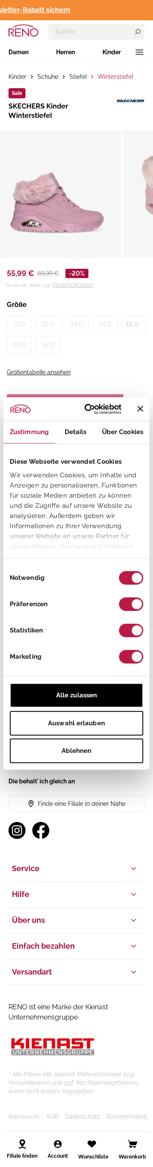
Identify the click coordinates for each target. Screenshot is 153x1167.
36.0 (19, 345)
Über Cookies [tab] (122, 432)
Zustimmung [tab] (29, 432)
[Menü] (139, 52)
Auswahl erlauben (76, 723)
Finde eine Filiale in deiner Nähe (81, 803)
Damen (18, 52)
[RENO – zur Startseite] (23, 30)
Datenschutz (82, 1116)
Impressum (24, 1116)
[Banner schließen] (140, 409)
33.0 (76, 324)
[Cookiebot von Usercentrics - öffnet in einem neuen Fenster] (90, 409)
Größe (17, 305)
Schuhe (47, 76)
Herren (65, 52)
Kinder (111, 52)
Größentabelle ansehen (39, 372)
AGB (52, 1116)
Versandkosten (72, 284)
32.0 (48, 324)
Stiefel (78, 76)
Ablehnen (77, 751)
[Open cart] (132, 1144)
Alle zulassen (76, 695)
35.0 (132, 324)
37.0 (48, 345)
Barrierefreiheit (127, 1116)
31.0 (19, 324)
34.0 (105, 324)
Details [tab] (76, 432)
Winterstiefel (115, 76)
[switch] (131, 604)
